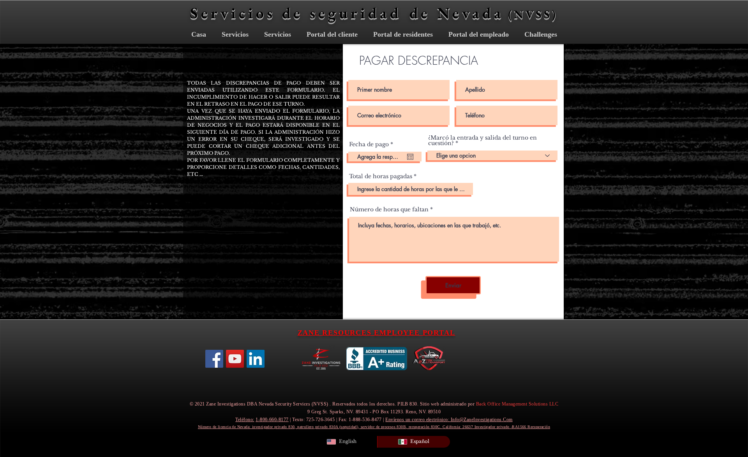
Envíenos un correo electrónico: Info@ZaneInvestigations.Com (448, 419)
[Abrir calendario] (410, 157)
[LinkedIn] (256, 359)
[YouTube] (235, 359)
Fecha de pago (372, 144)
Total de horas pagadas (380, 176)
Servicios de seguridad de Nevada (347, 13)
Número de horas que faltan (389, 209)
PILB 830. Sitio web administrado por (477, 404)
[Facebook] (214, 359)
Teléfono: (244, 419)
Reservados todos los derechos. (364, 404)
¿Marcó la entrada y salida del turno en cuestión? (482, 140)
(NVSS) (533, 14)
